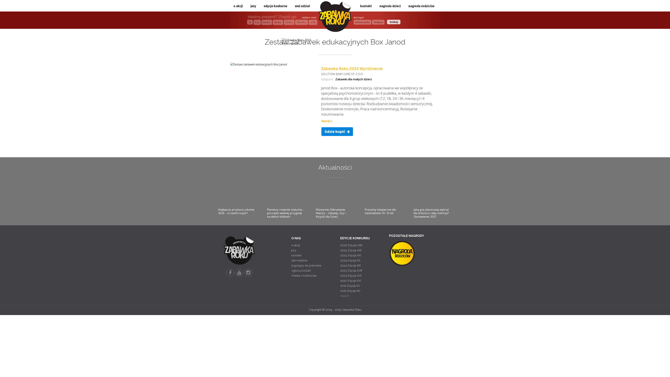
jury (253, 6)
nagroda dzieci (390, 6)
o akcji (238, 6)
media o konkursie (303, 275)
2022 (350, 280)
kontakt (366, 6)
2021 (350, 285)
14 (313, 22)
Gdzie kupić (335, 131)
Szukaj (394, 22)
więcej (326, 121)
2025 (351, 250)
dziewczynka (362, 22)
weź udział (302, 6)
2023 (351, 270)
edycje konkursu (275, 6)
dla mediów (299, 260)
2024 (350, 260)
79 (288, 22)
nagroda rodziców (421, 6)
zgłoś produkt (301, 270)
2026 (351, 245)
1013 (301, 22)
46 (277, 22)
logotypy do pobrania (306, 265)
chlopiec (378, 22)
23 (266, 22)
